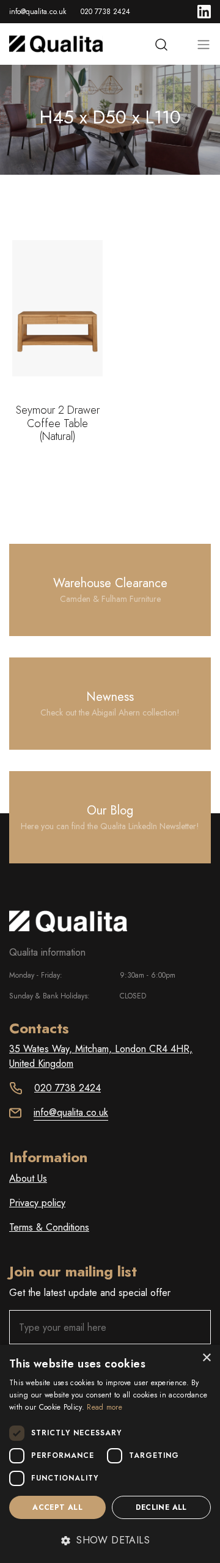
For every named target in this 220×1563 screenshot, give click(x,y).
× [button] (206, 1358)
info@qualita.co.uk (37, 11)
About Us (28, 1178)
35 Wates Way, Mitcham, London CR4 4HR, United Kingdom (101, 1056)
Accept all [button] (57, 1507)
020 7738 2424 (105, 11)
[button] (110, 1540)
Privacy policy (37, 1203)
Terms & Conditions (49, 1227)
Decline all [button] (161, 1507)
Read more (104, 1407)
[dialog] (110, 1454)
